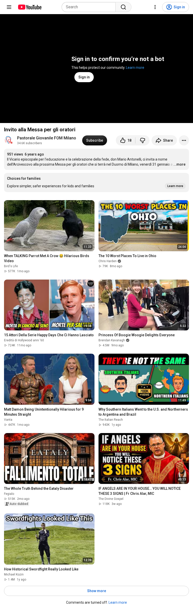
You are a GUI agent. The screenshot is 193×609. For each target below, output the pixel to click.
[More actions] (184, 140)
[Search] (123, 7)
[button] (96, 182)
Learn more (135, 68)
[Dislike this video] (142, 140)
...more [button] (179, 164)
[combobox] (90, 7)
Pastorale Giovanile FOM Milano (46, 138)
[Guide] (9, 7)
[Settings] (155, 7)
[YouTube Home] (29, 7)
